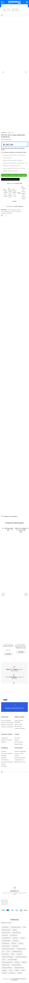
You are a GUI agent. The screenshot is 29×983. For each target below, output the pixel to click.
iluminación (15, 946)
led (3, 951)
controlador (15, 940)
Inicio (4, 9)
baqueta (15, 929)
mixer (3, 959)
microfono (19, 954)
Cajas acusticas (15, 10)
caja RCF (13, 211)
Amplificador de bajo (15, 927)
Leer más (8, 654)
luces (8, 951)
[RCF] (3, 272)
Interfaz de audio (21, 948)
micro (12, 954)
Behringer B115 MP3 (8, 646)
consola (22, 938)
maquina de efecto (17, 951)
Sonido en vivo (6, 10)
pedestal (4, 970)
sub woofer (12, 973)
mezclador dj (5, 954)
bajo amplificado (6, 929)
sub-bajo (4, 973)
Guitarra (21, 943)
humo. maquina (5, 946)
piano (11, 970)
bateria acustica (6, 932)
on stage (17, 962)
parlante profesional (6, 213)
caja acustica (16, 209)
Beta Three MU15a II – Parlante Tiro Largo (21, 646)
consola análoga (6, 940)
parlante (18, 211)
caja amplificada (5, 211)
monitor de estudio (12, 959)
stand (23, 970)
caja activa (10, 209)
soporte (17, 970)
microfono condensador (7, 956)
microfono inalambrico (21, 956)
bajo (24, 927)
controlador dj (5, 943)
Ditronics (14, 943)
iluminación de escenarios (8, 948)
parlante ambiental (16, 964)
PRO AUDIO (15, 9)
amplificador (5, 927)
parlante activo (5, 964)
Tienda (8, 9)
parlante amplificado (6, 967)
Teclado (19, 973)
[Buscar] (26, 5)
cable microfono (16, 932)
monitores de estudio (7, 962)
